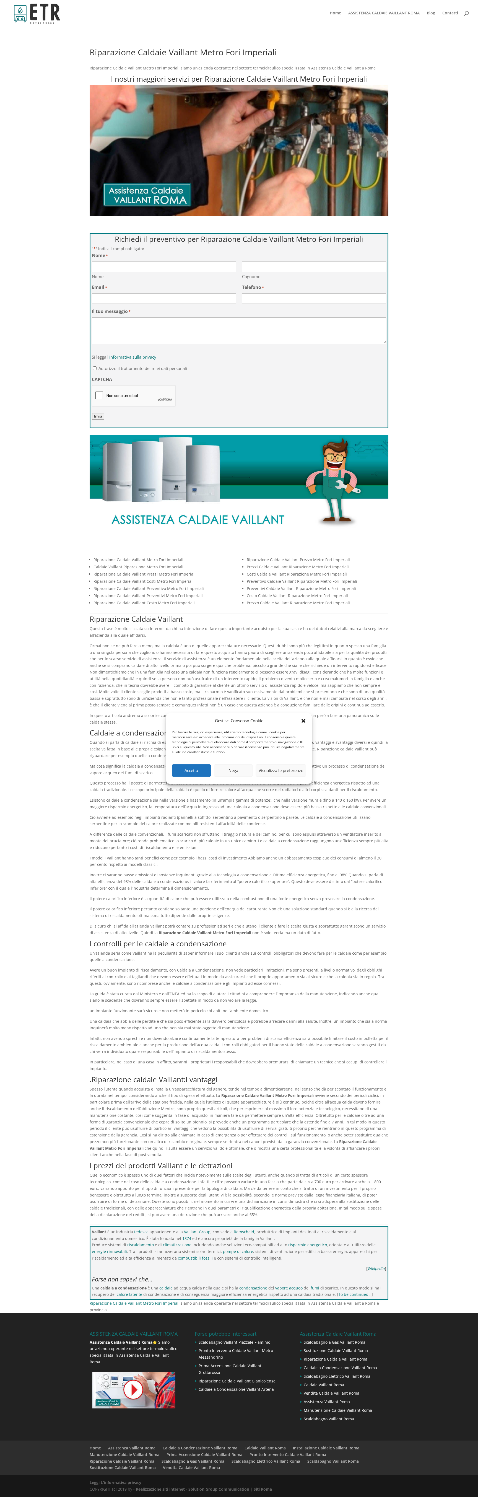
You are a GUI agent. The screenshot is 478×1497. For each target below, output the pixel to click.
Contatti (450, 13)
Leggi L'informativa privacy (115, 1482)
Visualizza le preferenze (281, 770)
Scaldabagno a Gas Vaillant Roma (334, 1342)
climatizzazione (177, 1244)
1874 (186, 1238)
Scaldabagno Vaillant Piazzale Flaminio (234, 1342)
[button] (303, 721)
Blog (431, 13)
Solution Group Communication (218, 1489)
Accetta (191, 770)
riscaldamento (140, 1244)
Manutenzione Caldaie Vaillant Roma (338, 1410)
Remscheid (244, 1231)
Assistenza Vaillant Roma (327, 1401)
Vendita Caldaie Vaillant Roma (331, 1393)
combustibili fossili (195, 1258)
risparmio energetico (307, 1244)
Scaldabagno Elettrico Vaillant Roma (337, 1376)
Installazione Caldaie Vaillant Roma (326, 1448)
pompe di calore (238, 1251)
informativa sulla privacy (132, 357)
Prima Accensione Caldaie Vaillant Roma (204, 1454)
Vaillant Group (197, 1231)
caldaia (166, 1288)
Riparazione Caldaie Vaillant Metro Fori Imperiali (135, 1303)
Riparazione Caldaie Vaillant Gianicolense (237, 1381)
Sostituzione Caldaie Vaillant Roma (336, 1350)
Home (335, 13)
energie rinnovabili (109, 1251)
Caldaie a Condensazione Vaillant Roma (340, 1367)
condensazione (253, 1288)
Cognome (251, 276)
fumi (315, 1288)
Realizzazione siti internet (160, 1489)
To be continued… (355, 1294)
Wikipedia (376, 1268)
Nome (97, 276)
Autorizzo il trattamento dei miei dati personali (142, 368)
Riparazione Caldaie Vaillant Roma (335, 1359)
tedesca (141, 1231)
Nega (233, 770)
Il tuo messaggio (111, 311)
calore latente (129, 1294)
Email (99, 287)
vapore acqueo (289, 1288)
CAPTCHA (102, 379)
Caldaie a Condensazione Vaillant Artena (236, 1389)
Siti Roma (263, 1489)
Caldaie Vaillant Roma (324, 1384)
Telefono (253, 287)
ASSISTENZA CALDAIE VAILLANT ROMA (384, 13)
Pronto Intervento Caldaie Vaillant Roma (288, 1454)
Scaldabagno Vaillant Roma (329, 1418)
